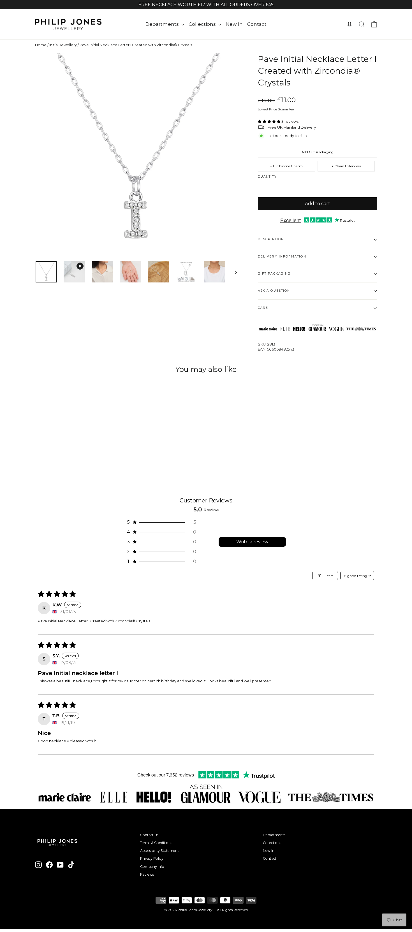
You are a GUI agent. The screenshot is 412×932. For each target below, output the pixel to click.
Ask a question (274, 291)
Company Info (152, 866)
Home (41, 45)
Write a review (252, 541)
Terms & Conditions (156, 843)
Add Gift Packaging (318, 152)
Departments (162, 24)
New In (234, 24)
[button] (269, 121)
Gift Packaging (274, 273)
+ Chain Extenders (346, 166)
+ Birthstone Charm (286, 166)
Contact (257, 24)
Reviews (147, 874)
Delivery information (282, 256)
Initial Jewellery (63, 45)
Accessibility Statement (159, 850)
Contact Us (149, 835)
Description (271, 239)
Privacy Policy (151, 858)
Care (263, 308)
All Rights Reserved (232, 910)
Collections (203, 24)
